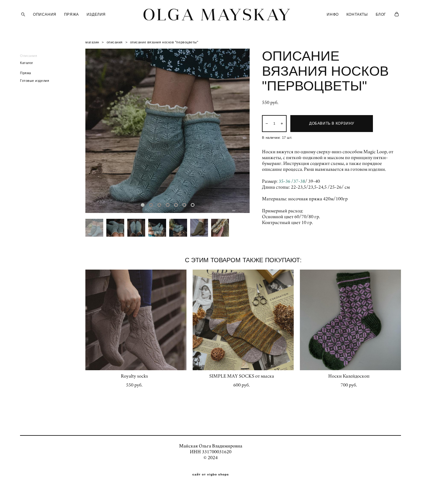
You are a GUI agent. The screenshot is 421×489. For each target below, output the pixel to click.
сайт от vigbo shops (210, 474)
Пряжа (25, 73)
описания (115, 42)
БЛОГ (381, 14)
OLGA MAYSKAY (210, 14)
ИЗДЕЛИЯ (96, 14)
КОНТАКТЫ (357, 14)
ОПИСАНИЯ (44, 14)
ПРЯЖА (71, 14)
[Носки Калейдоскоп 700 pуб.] (350, 320)
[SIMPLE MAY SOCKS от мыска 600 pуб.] (243, 320)
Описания (28, 56)
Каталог (26, 63)
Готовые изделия (34, 80)
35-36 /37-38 (292, 181)
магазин (92, 42)
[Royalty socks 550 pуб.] (135, 320)
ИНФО (332, 14)
